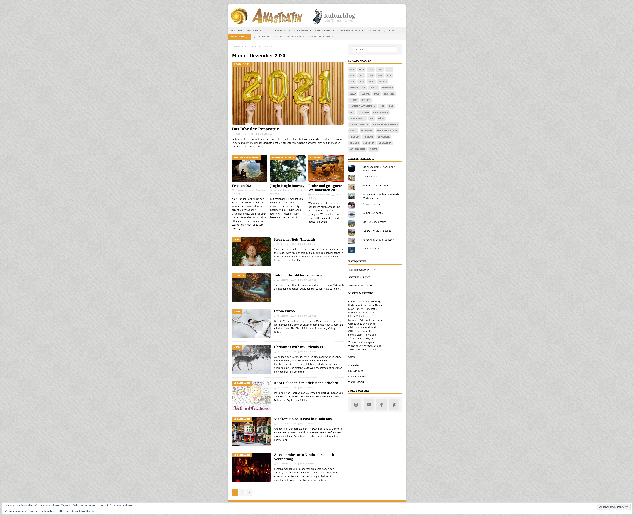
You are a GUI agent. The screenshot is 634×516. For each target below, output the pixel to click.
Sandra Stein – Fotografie (362, 334)
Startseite (235, 30)
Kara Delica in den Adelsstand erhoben (306, 383)
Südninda (368, 143)
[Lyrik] (251, 251)
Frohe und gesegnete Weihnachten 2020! (325, 187)
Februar (365, 93)
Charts (374, 87)
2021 (361, 75)
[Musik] (251, 323)
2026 (361, 81)
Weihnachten (357, 149)
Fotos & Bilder (273, 30)
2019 (389, 69)
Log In (391, 30)
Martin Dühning (266, 133)
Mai (372, 118)
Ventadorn (385, 143)
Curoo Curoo (284, 311)
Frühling (389, 93)
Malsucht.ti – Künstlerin (361, 312)
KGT (352, 112)
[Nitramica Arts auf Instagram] (356, 404)
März (381, 118)
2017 (370, 69)
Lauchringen (380, 112)
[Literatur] (251, 287)
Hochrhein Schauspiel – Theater (366, 305)
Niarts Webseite (357, 316)
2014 (352, 69)
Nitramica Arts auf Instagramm (365, 320)
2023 (380, 75)
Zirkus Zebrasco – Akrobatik (363, 349)
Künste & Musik (298, 30)
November (367, 130)
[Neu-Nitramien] (251, 395)
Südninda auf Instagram (361, 338)
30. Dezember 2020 (282, 190)
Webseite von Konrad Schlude (364, 345)
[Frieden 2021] (249, 168)
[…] (238, 228)
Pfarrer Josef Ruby (373, 204)
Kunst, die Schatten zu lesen (378, 239)
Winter (373, 149)
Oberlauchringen (387, 130)
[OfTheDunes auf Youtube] (369, 404)
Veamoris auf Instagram (361, 342)
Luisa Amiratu (357, 118)
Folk (376, 93)
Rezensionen (323, 30)
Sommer (354, 143)
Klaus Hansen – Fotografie (362, 308)
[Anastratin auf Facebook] (381, 404)
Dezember (387, 87)
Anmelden (354, 365)
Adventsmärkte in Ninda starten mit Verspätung (304, 456)
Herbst (353, 100)
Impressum (373, 30)
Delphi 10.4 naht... (373, 212)
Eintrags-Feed (355, 370)
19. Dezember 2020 (286, 315)
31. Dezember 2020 (244, 133)
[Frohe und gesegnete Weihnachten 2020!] (326, 168)
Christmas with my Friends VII (299, 347)
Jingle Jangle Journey (287, 185)
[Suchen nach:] (375, 49)
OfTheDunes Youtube (360, 331)
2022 (370, 75)
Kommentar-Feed (357, 376)
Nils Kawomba (307, 387)
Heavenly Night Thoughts (295, 239)
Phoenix (354, 136)
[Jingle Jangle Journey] (288, 168)
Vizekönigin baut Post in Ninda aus (303, 419)
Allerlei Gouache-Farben (376, 185)
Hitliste (366, 100)
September (384, 136)
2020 (352, 75)
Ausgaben (252, 30)
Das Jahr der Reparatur (255, 129)
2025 (352, 81)
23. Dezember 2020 (286, 243)
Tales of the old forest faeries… (299, 275)
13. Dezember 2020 (286, 463)
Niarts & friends (359, 124)
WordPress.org (356, 381)
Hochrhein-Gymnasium (362, 106)
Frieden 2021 (242, 185)
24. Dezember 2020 (320, 194)
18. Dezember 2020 (286, 387)
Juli (382, 106)
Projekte (368, 136)
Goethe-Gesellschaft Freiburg (364, 301)
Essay (353, 93)
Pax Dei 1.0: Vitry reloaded (377, 230)
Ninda (353, 130)
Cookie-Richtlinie (86, 511)
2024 (389, 75)
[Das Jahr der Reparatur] (288, 93)
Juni (390, 106)
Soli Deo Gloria (371, 248)
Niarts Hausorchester (385, 124)
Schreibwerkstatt (349, 30)
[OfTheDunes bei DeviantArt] (394, 404)
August (383, 81)
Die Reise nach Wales (374, 221)
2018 (380, 69)
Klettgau (363, 112)
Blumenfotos (357, 87)
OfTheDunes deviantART (361, 323)
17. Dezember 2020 (286, 423)
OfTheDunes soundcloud (362, 327)
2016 (361, 69)
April (371, 81)
